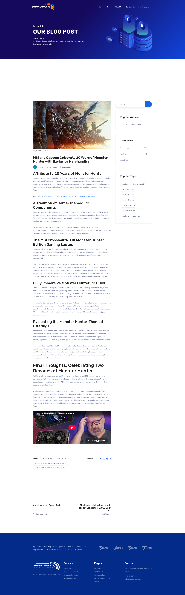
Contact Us (130, 7)
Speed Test (124, 160)
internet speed (138, 184)
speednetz (125, 216)
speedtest (136, 216)
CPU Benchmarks (128, 189)
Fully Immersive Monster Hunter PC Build (49, 467)
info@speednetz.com (133, 579)
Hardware (124, 154)
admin (41, 167)
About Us (118, 7)
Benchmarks (143, 7)
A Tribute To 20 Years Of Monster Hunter (56, 459)
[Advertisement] (92, 84)
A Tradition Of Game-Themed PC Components (50, 463)
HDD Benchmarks (71, 572)
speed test (125, 184)
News (109, 7)
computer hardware (128, 211)
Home (101, 7)
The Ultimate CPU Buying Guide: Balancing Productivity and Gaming (69, 196)
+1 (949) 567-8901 (131, 576)
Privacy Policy (99, 575)
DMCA (96, 582)
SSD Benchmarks (128, 200)
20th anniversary (67, 376)
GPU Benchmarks (128, 195)
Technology (53, 167)
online (142, 211)
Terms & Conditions (102, 578)
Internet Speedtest (128, 205)
